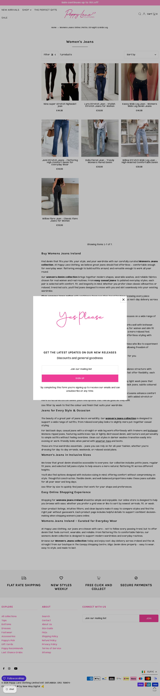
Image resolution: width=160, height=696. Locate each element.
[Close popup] (123, 299)
